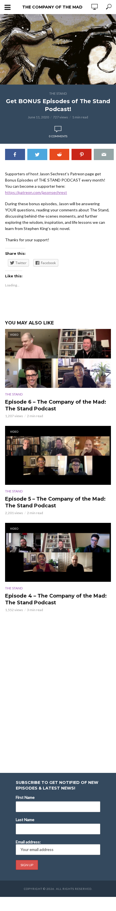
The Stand (58, 93)
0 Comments (58, 136)
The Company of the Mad (52, 7)
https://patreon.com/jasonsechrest (36, 192)
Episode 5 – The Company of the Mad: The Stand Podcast (55, 502)
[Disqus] (58, 688)
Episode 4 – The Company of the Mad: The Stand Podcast (56, 599)
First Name (25, 797)
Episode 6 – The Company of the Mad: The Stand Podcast (55, 405)
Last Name (25, 819)
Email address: (28, 841)
